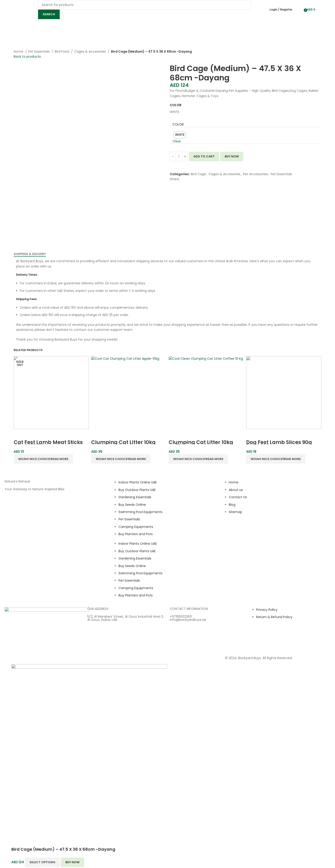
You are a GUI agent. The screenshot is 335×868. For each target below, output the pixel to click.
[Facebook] (243, 529)
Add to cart (204, 156)
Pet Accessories (255, 174)
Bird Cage (198, 174)
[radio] (179, 134)
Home (19, 51)
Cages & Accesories (90, 51)
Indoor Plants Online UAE (138, 482)
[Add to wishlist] (171, 164)
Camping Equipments (136, 526)
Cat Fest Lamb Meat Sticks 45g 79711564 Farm (48, 444)
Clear (177, 141)
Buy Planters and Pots (136, 534)
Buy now (232, 156)
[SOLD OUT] (128, 392)
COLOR (178, 124)
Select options (42, 862)
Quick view (19, 434)
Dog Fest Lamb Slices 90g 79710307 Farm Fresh (279, 444)
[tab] (30, 254)
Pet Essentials (39, 51)
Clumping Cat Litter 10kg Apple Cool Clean (123, 444)
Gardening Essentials (135, 497)
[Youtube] (255, 529)
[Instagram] (230, 529)
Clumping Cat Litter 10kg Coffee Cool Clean (201, 444)
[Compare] (171, 169)
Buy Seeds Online (132, 504)
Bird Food (62, 51)
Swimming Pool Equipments (140, 512)
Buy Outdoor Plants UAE (137, 490)
